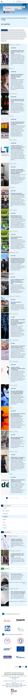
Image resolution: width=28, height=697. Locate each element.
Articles (9, 30)
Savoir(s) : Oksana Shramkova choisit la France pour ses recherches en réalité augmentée (17, 76)
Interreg (2, 34)
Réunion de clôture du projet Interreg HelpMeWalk (17, 438)
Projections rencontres (11, 36)
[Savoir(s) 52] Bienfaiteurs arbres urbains (16, 238)
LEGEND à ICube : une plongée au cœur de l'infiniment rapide (18, 458)
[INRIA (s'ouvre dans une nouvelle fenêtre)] (7, 620)
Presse (2, 36)
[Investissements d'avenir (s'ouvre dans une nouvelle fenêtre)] (20, 641)
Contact (19, 1)
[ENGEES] (13, 12)
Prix (5, 36)
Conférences (8, 32)
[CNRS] (4, 12)
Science (2, 38)
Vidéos (22, 38)
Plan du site (8, 683)
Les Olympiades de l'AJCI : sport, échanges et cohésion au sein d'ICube (17, 52)
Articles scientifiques (16, 30)
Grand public (23, 32)
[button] (14, 1)
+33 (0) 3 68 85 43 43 (14, 677)
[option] (14, 542)
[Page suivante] (24, 498)
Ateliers (22, 30)
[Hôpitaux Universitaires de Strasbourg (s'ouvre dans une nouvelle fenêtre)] (20, 628)
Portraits (24, 34)
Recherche (19, 36)
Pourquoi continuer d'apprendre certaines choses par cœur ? (18, 346)
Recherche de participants (16, 574)
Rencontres (24, 36)
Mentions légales (14, 683)
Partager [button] (17, 666)
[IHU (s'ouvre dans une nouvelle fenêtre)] (7, 628)
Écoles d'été (3, 40)
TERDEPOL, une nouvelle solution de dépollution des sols (18, 480)
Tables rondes (17, 38)
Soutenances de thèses (9, 38)
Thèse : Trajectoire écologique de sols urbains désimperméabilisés (18, 592)
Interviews (7, 34)
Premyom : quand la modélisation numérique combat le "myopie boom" (18, 368)
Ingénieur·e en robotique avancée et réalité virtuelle (16, 540)
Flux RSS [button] (23, 666)
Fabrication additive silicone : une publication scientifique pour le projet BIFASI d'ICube (17, 392)
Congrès (13, 32)
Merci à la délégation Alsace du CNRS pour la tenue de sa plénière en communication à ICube (17, 281)
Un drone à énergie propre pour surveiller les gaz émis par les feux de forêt (17, 123)
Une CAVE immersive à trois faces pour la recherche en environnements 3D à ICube (18, 415)
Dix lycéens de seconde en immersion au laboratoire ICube (17, 194)
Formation (17, 32)
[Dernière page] (26, 498)
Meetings (12, 34)
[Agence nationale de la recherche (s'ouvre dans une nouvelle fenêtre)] (7, 649)
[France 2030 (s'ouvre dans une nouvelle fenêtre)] (7, 641)
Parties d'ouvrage (18, 34)
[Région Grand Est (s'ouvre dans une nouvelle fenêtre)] (7, 657)
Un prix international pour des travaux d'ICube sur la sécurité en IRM (17, 101)
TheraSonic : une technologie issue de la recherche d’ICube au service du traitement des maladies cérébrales (18, 171)
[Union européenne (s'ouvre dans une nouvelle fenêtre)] (20, 649)
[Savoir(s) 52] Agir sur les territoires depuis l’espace (16, 216)
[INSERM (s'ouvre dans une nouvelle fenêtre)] (20, 620)
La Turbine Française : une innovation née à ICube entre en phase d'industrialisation (18, 147)
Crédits (20, 683)
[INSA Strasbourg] (9, 12)
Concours (3, 32)
